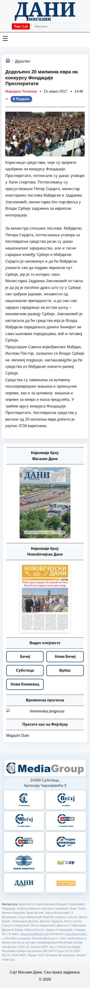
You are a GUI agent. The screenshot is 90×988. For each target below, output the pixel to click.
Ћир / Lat (20, 26)
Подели (23, 99)
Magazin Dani (17, 735)
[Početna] (45, 11)
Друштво (22, 61)
